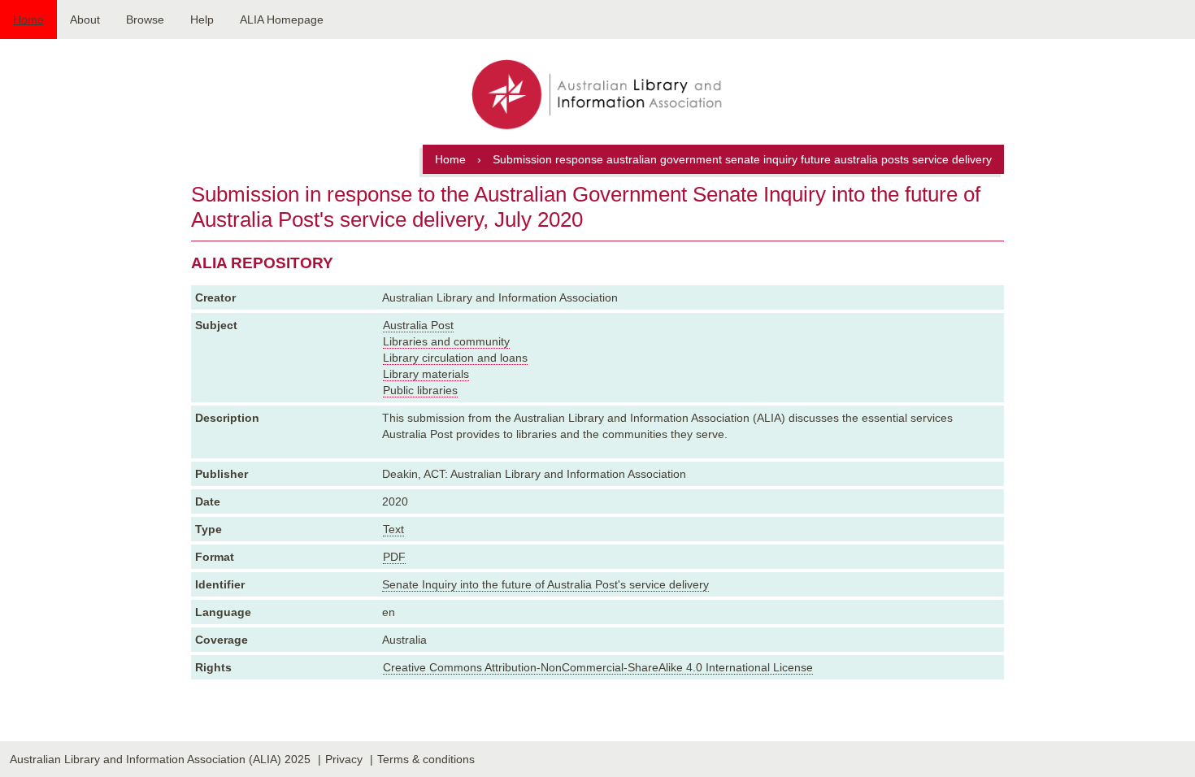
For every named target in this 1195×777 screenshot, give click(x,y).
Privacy (344, 759)
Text (393, 529)
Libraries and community (446, 341)
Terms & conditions (426, 759)
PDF (394, 556)
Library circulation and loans (455, 357)
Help (202, 19)
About (85, 19)
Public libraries (420, 390)
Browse (145, 19)
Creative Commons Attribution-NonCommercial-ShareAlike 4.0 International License (598, 667)
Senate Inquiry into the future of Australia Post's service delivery (545, 584)
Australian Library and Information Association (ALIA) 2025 (160, 759)
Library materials (426, 373)
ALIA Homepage (282, 19)
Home (28, 19)
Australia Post (418, 325)
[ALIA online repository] (597, 96)
